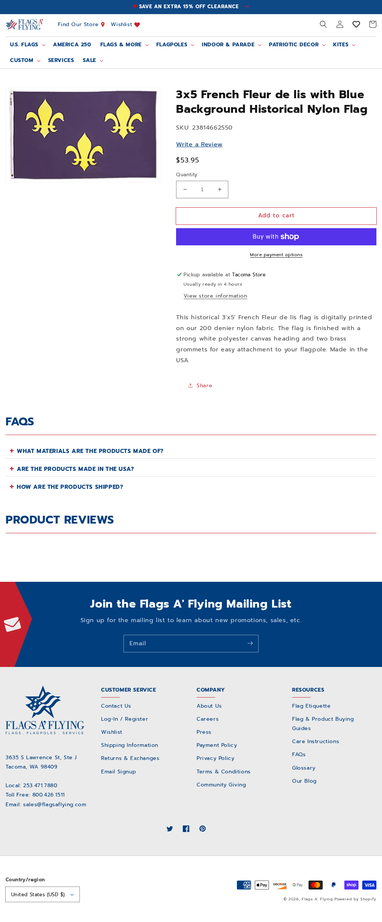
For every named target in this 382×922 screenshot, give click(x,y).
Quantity (186, 174)
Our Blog (304, 781)
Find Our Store (79, 24)
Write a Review (199, 144)
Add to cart (276, 215)
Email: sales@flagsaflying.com (46, 804)
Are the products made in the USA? (75, 469)
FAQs (299, 754)
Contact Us (116, 706)
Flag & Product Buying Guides (323, 723)
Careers (208, 719)
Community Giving (221, 785)
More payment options (276, 254)
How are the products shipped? (70, 487)
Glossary (304, 768)
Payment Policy (217, 745)
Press (204, 732)
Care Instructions (315, 741)
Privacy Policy (215, 758)
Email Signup (118, 772)
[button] (323, 24)
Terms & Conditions (224, 772)
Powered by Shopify (355, 899)
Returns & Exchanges (130, 758)
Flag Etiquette (311, 706)
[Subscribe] (250, 643)
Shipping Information (129, 745)
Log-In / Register (124, 719)
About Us (209, 706)
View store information (215, 296)
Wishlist (122, 24)
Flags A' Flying (317, 899)
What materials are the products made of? (90, 451)
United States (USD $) (38, 894)
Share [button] (204, 385)
